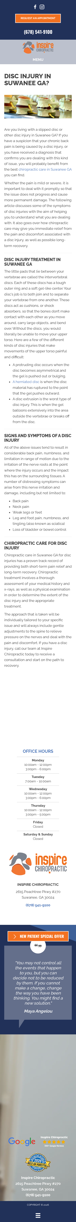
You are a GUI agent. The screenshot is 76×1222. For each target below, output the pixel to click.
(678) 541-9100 (38, 31)
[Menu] (38, 1215)
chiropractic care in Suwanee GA (45, 169)
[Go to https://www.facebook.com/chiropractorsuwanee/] (35, 8)
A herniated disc (26, 382)
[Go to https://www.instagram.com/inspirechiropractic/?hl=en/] (42, 8)
